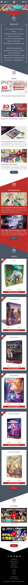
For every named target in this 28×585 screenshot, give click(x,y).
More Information (14, 292)
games (14, 569)
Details (19, 289)
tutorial (14, 571)
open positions (14, 567)
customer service (14, 561)
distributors (14, 565)
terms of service (14, 578)
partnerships (14, 563)
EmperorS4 (14, 559)
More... (14, 172)
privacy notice (14, 576)
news (14, 573)
